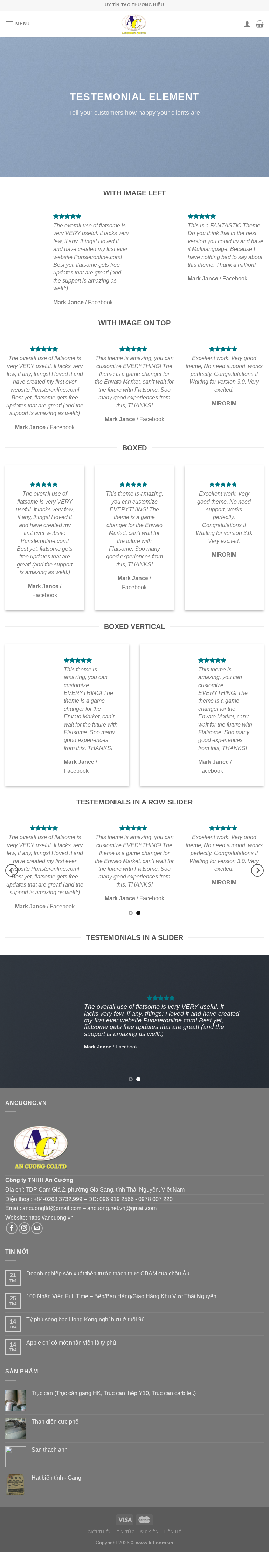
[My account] (247, 24)
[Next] (257, 870)
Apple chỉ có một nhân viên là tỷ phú (71, 1343)
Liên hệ (172, 1532)
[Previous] (11, 870)
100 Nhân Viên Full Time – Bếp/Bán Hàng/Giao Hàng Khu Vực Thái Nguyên (121, 1296)
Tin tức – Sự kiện (138, 1532)
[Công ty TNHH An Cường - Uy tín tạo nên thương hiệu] (134, 24)
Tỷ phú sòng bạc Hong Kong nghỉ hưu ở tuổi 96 (85, 1319)
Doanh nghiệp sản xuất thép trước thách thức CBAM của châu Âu (107, 1273)
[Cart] (260, 24)
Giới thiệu (100, 1532)
